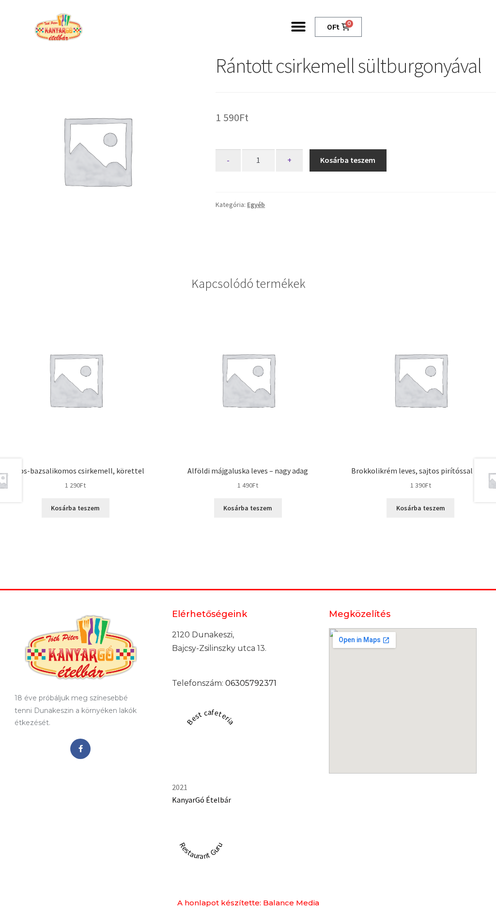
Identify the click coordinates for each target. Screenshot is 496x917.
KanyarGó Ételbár (201, 800)
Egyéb (256, 204)
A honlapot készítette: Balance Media (248, 902)
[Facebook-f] (80, 749)
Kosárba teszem (347, 160)
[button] (298, 26)
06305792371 (251, 683)
